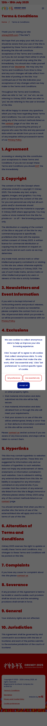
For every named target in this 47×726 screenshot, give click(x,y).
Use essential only (32, 378)
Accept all (23, 385)
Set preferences (13, 378)
